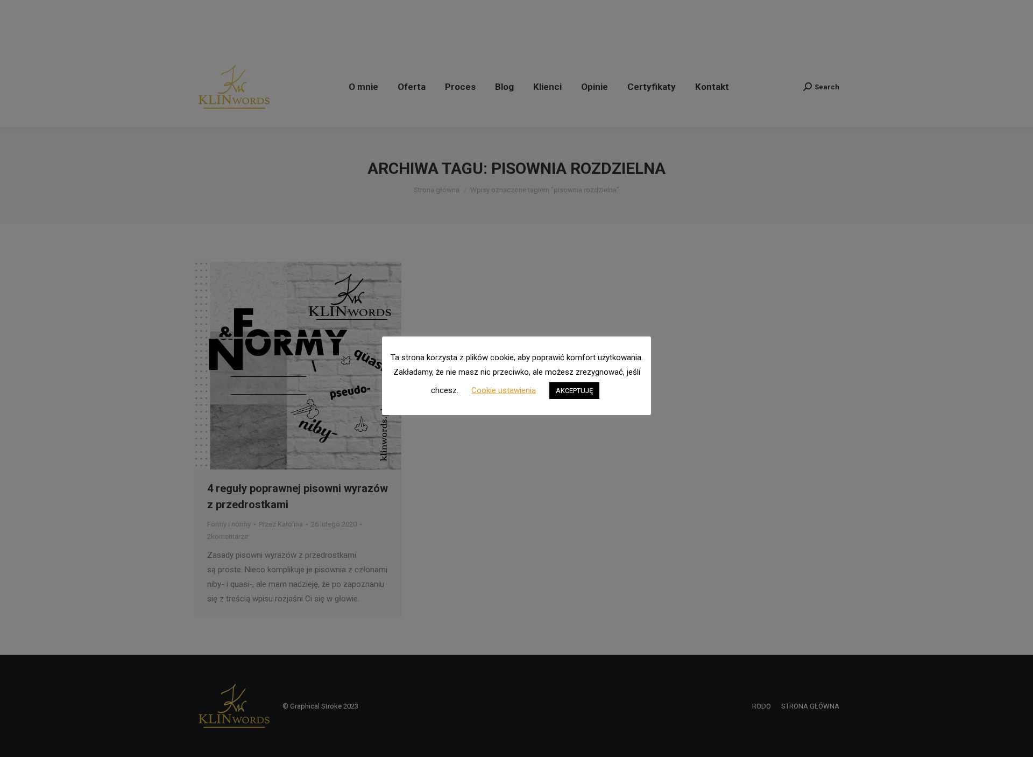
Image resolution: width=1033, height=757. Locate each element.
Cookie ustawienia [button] (503, 390)
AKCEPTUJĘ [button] (574, 391)
